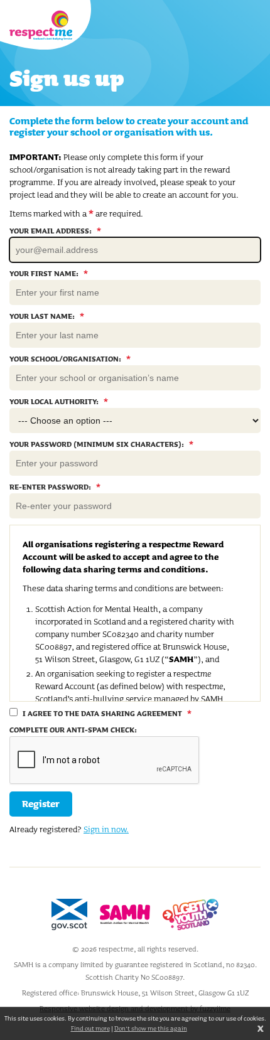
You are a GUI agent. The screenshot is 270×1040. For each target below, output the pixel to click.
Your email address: (55, 231)
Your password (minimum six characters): (101, 444)
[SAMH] (125, 914)
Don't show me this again (150, 1028)
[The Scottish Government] (69, 914)
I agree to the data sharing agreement (106, 713)
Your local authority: (58, 402)
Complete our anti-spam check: (73, 730)
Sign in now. (106, 829)
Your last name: (46, 316)
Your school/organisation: (70, 359)
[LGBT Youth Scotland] (191, 914)
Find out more (90, 1028)
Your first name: (48, 274)
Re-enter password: (54, 487)
